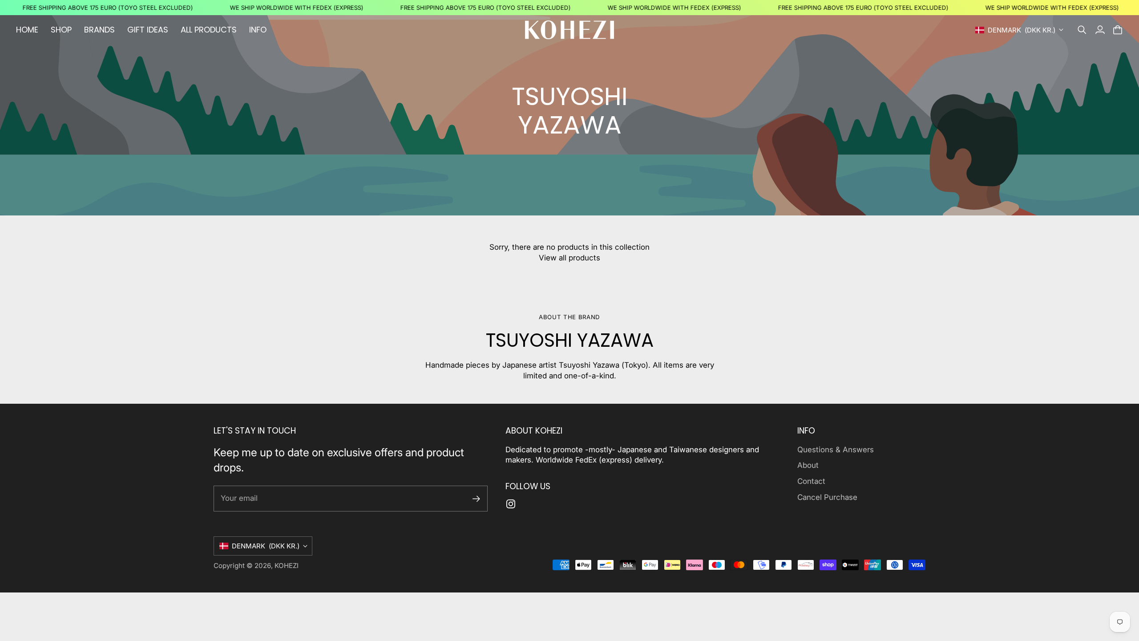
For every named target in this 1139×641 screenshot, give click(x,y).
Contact (811, 481)
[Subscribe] (476, 498)
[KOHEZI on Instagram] (510, 504)
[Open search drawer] (1082, 30)
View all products (569, 257)
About (808, 465)
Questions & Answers (835, 449)
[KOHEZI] (569, 29)
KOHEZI (287, 565)
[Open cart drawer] (1118, 30)
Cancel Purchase (827, 497)
